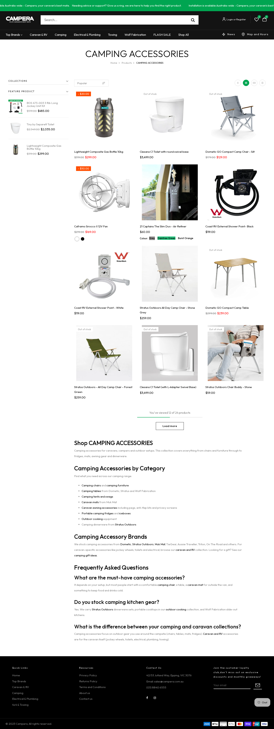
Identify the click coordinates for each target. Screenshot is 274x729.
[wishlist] (256, 20)
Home (16, 675)
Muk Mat (160, 544)
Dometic (125, 544)
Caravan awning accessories (99, 507)
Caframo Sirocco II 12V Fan (91, 226)
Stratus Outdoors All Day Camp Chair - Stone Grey (167, 310)
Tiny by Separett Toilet (40, 124)
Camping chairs (91, 485)
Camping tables (91, 491)
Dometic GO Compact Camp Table (227, 307)
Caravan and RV (213, 634)
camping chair (166, 585)
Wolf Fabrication (135, 34)
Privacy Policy (88, 675)
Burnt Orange (185, 238)
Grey (152, 238)
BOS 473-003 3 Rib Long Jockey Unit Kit (42, 104)
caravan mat (195, 585)
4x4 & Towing (20, 704)
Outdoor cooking (92, 519)
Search (193, 20)
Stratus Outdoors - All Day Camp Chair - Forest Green (103, 389)
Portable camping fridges (98, 513)
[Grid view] (238, 83)
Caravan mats (90, 502)
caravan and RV (185, 550)
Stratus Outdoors (125, 524)
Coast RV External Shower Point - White (99, 307)
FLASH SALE (162, 34)
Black (82, 239)
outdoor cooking (176, 609)
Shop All (183, 34)
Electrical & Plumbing (87, 34)
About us (84, 693)
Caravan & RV (38, 34)
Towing (112, 34)
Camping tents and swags (97, 496)
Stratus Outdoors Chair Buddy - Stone (228, 387)
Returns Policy (88, 681)
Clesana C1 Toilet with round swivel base (164, 151)
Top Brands (13, 34)
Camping (60, 34)
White (77, 239)
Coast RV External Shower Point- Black (229, 226)
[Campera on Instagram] (155, 697)
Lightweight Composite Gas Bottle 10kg (44, 147)
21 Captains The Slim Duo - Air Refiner (163, 226)
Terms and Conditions (92, 687)
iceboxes (125, 513)
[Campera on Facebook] (147, 697)
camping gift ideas (85, 555)
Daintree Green (166, 238)
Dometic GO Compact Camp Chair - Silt (230, 151)
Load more (170, 426)
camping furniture (117, 485)
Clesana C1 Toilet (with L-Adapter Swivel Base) (168, 387)
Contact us (85, 699)
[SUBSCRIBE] (257, 685)
